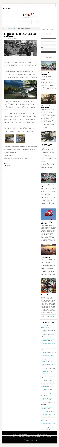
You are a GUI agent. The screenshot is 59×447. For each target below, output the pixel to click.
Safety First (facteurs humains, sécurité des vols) (39, 439)
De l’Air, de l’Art (45, 295)
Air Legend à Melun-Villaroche (46, 73)
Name (42, 43)
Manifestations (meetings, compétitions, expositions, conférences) (19, 437)
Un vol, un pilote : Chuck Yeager (49, 393)
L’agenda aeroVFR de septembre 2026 (47, 145)
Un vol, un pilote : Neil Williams (49, 348)
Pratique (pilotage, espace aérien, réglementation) (20, 439)
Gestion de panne (46, 352)
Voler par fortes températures (49, 402)
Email (42, 47)
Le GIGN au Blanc (46, 334)
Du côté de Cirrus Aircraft (48, 330)
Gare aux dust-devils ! (47, 376)
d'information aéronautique (19, 434)
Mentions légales (34, 440)
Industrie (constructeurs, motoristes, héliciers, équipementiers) (39, 436)
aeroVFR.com (26, 434)
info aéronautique (20, 436)
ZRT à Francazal (46, 411)
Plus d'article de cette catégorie (47, 316)
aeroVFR (29, 15)
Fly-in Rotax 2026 (46, 257)
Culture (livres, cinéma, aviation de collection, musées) (42, 437)
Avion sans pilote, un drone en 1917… (46, 106)
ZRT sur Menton (46, 368)
